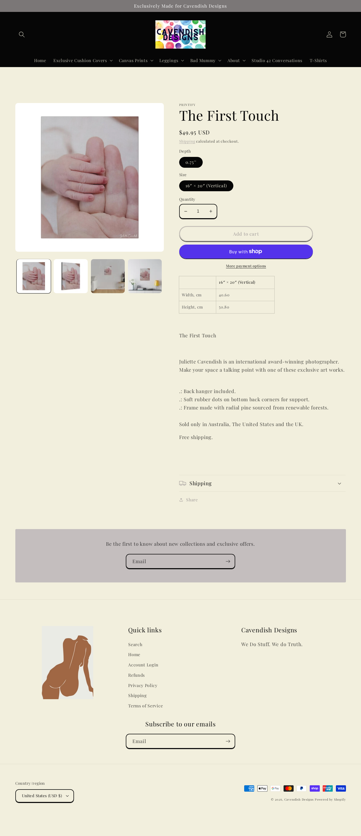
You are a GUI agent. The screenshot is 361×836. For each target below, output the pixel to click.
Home (134, 654)
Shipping (187, 141)
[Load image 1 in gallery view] (34, 276)
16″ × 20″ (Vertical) (206, 185)
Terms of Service (145, 705)
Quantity (187, 199)
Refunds (136, 675)
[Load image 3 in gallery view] (108, 276)
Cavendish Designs (299, 799)
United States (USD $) (42, 795)
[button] (22, 34)
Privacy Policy (143, 685)
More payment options (246, 265)
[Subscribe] (228, 561)
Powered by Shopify (330, 799)
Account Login (143, 664)
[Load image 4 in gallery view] (145, 276)
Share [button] (192, 499)
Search (135, 644)
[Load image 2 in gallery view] (71, 276)
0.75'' (191, 162)
